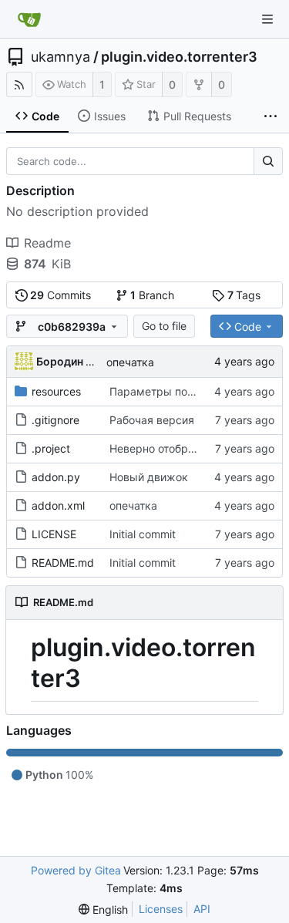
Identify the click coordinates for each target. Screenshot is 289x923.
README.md (63, 562)
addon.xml (58, 505)
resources (56, 391)
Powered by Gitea (76, 870)
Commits (60, 294)
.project (51, 448)
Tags (244, 294)
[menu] (103, 909)
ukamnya (60, 57)
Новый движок (148, 476)
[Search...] (268, 161)
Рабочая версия (151, 419)
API (201, 908)
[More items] (270, 116)
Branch (152, 294)
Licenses (161, 908)
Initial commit (142, 534)
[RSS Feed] (19, 84)
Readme (47, 243)
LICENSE (54, 534)
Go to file (164, 325)
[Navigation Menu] (267, 19)
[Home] (29, 19)
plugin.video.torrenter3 (179, 57)
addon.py (56, 476)
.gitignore (55, 419)
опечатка (130, 362)
